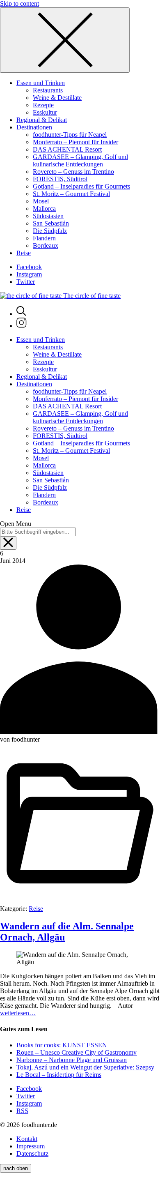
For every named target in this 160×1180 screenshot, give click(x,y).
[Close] (65, 40)
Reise (36, 908)
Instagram (29, 274)
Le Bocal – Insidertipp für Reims (58, 1074)
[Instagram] (21, 325)
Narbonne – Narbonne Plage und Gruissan (71, 1059)
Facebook (29, 266)
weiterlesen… (18, 1012)
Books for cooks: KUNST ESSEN (61, 1045)
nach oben (15, 1168)
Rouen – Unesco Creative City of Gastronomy (76, 1052)
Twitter (25, 281)
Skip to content (19, 3)
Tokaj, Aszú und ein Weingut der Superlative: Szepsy (85, 1067)
